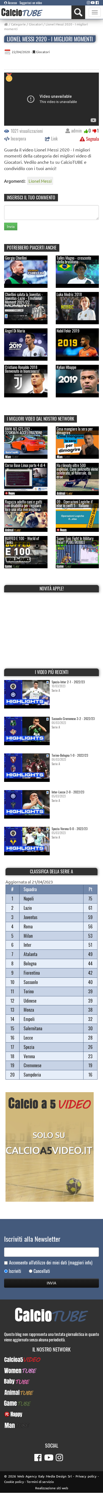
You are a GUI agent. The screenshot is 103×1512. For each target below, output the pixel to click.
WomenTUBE (51, 1370)
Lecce (28, 1037)
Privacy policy (86, 1476)
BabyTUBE (51, 1381)
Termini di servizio (40, 1481)
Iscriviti (15, 1271)
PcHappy (51, 1414)
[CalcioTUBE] (22, 12)
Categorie (18, 24)
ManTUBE (51, 1425)
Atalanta (30, 954)
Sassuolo (31, 982)
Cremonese (32, 1065)
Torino (29, 991)
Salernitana (33, 1028)
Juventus (30, 917)
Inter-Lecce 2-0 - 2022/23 (68, 792)
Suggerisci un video (31, 3)
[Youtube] (93, 2)
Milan (28, 936)
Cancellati (42, 1271)
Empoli (29, 1019)
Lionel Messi (40, 180)
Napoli (29, 898)
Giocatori (36, 24)
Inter (27, 945)
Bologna (30, 963)
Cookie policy (14, 1481)
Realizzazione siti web (51, 1488)
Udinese (30, 1000)
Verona (29, 1056)
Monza (29, 1009)
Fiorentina (32, 972)
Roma (28, 926)
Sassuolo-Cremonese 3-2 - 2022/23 (73, 718)
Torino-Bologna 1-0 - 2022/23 (70, 755)
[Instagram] (88, 2)
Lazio (28, 908)
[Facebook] (97, 2)
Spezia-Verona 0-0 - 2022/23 (70, 828)
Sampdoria (32, 1074)
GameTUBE (51, 1403)
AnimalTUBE (52, 1392)
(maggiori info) (80, 1262)
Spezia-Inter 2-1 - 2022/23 (68, 681)
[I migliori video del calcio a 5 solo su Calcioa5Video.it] (49, 1146)
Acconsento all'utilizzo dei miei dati (50, 1262)
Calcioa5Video (51, 1359)
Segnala (92, 138)
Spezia (29, 1047)
